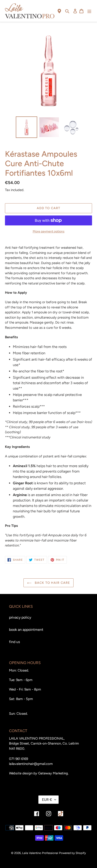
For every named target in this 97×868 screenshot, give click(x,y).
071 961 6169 (18, 759)
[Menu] (89, 11)
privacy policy (20, 617)
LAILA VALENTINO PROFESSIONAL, (37, 738)
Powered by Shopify (72, 853)
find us (14, 642)
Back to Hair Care (52, 583)
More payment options (49, 231)
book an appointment (26, 629)
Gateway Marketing (53, 773)
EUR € (47, 799)
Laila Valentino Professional (40, 853)
